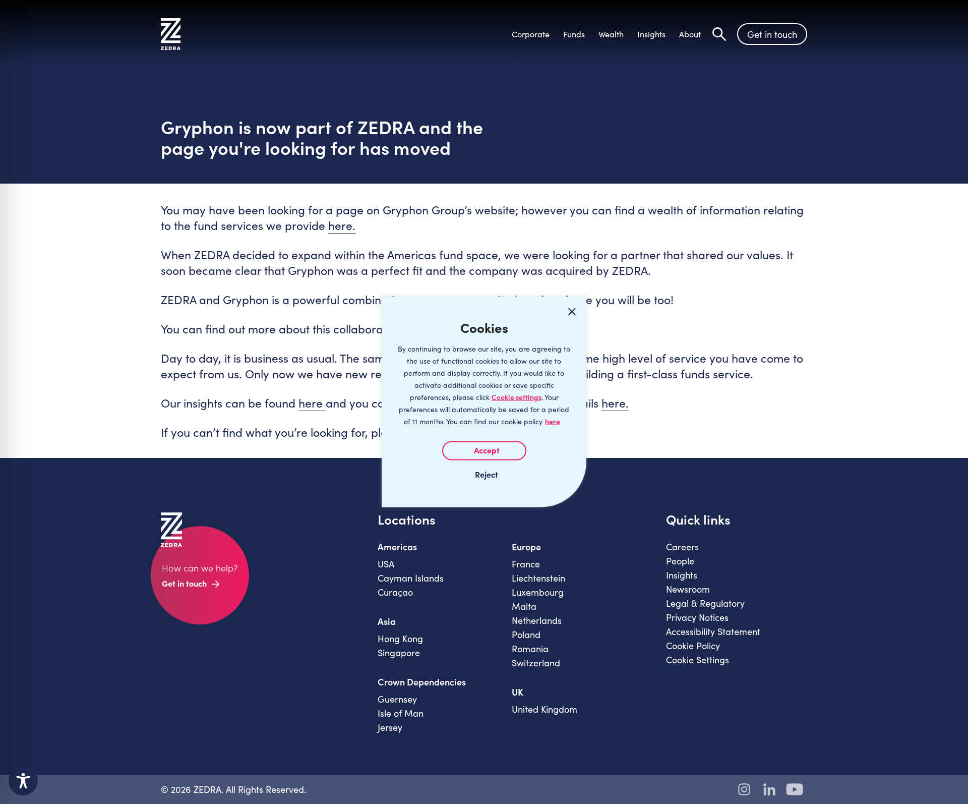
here (552, 421)
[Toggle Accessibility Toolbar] (23, 780)
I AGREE (484, 451)
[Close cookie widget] (572, 312)
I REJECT (484, 474)
